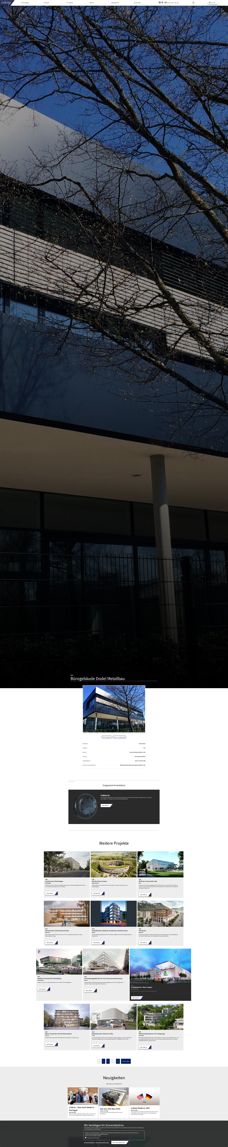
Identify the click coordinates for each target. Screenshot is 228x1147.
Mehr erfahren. (105, 805)
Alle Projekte (107, 737)
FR (172, 2)
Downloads (137, 3)
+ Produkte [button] (69, 3)
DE (170, 2)
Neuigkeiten (115, 3)
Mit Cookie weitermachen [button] (119, 1142)
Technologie (25, 3)
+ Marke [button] (91, 3)
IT (173, 2)
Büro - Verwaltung (119, 737)
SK (177, 2)
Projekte (46, 3)
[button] (102, 1142)
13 (117, 1061)
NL (175, 2)
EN (168, 2)
